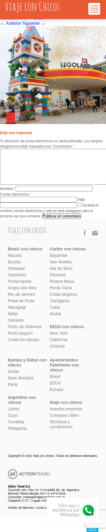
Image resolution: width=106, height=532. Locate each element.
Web (81, 200)
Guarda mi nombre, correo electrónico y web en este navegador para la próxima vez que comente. (49, 211)
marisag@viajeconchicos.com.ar (44, 497)
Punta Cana (61, 288)
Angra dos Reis (22, 288)
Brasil (55, 377)
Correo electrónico (15, 194)
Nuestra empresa (66, 409)
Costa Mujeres (63, 295)
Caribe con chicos (68, 249)
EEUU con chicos (67, 327)
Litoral (13, 409)
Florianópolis (20, 282)
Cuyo (13, 416)
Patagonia (17, 429)
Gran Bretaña (21, 378)
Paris (12, 385)
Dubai (13, 372)
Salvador (16, 321)
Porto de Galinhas (25, 327)
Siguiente (34, 23)
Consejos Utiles (64, 416)
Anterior (10, 23)
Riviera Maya (62, 282)
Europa (56, 390)
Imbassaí (16, 269)
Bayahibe (58, 256)
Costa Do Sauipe (23, 340)
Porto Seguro (20, 334)
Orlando (57, 347)
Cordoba (16, 422)
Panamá (57, 275)
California (58, 340)
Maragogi (17, 308)
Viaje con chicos (66, 403)
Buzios (14, 262)
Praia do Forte (21, 301)
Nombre (7, 189)
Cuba (55, 308)
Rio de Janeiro (21, 295)
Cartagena (59, 301)
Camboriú (17, 275)
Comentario (63, 146)
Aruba (55, 314)
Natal (13, 314)
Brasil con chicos (25, 249)
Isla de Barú (61, 269)
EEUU (55, 383)
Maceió (15, 256)
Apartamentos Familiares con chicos (64, 365)
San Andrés (61, 262)
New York (58, 334)
